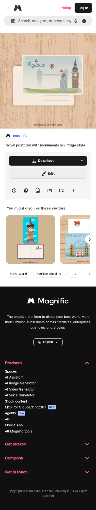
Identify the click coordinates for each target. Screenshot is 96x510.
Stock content (16, 401)
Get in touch (16, 471)
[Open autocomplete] (11, 21)
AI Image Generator (20, 383)
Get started (15, 443)
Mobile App (14, 425)
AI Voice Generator (19, 395)
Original (31, 42)
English (48, 342)
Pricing (65, 8)
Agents (14, 413)
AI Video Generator (20, 389)
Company (14, 457)
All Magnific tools (18, 431)
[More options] (73, 191)
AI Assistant (14, 377)
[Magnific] (48, 302)
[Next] (89, 239)
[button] (48, 342)
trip (73, 274)
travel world (18, 274)
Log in (83, 8)
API (7, 419)
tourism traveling (49, 274)
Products (13, 362)
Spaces (11, 371)
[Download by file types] (82, 161)
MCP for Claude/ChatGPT (30, 407)
